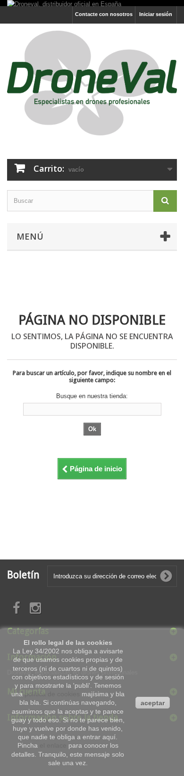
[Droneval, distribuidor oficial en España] (64, 3)
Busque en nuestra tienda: (92, 396)
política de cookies (52, 694)
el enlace (53, 745)
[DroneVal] (92, 83)
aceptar (153, 703)
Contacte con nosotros (104, 14)
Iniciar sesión (155, 14)
